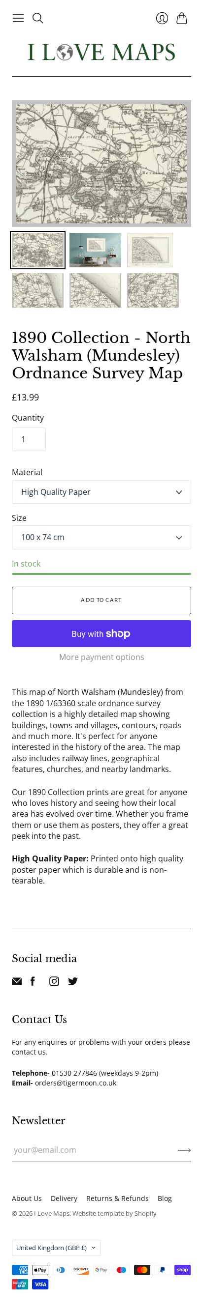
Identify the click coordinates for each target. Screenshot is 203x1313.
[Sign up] (184, 1150)
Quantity (28, 417)
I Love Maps (51, 1213)
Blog (165, 1198)
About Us (27, 1198)
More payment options (101, 657)
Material (27, 472)
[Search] (38, 18)
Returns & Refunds (117, 1198)
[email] (17, 983)
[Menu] (18, 18)
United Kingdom (51, 1247)
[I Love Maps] (101, 51)
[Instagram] (54, 983)
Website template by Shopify (114, 1213)
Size (19, 518)
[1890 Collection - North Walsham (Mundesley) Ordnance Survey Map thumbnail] (38, 250)
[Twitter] (73, 983)
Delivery (64, 1198)
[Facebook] (33, 983)
